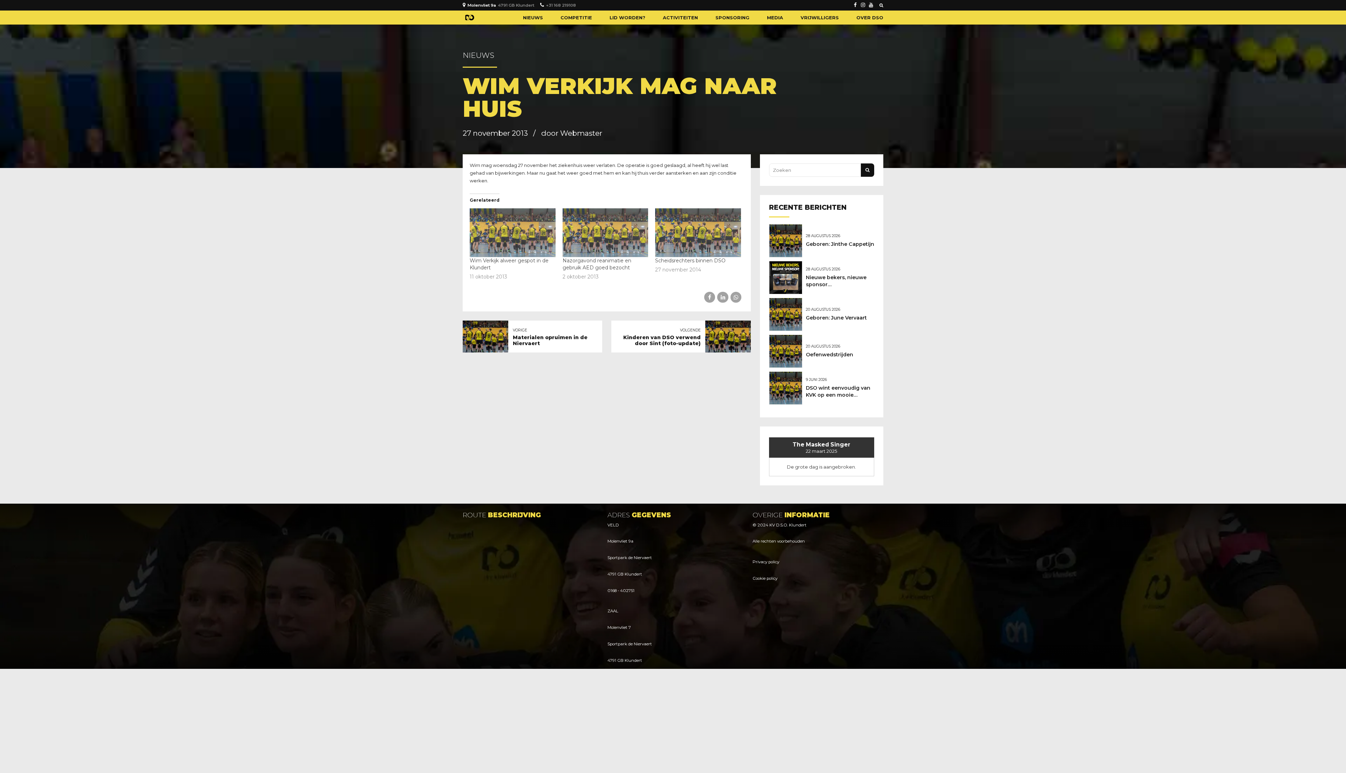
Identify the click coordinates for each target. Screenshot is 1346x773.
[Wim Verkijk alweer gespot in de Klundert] (513, 232)
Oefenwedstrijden (829, 354)
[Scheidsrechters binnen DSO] (698, 232)
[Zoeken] (881, 5)
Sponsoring (732, 17)
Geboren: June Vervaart (836, 318)
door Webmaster (571, 133)
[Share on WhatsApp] (735, 297)
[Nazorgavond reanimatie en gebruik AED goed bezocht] (605, 232)
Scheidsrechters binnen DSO (690, 260)
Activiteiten (680, 17)
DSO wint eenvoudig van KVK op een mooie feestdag (838, 395)
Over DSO (869, 17)
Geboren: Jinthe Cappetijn (840, 244)
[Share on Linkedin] (722, 297)
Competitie (576, 17)
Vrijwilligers (820, 17)
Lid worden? (627, 17)
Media (775, 17)
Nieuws (533, 17)
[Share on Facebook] (709, 297)
